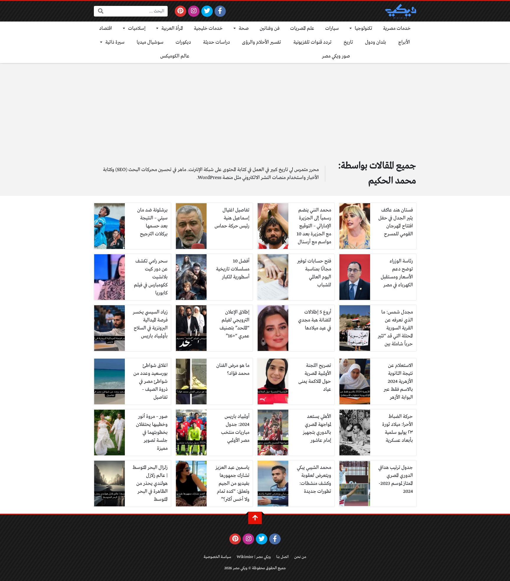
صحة (244, 28)
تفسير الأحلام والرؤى (261, 42)
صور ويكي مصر (336, 56)
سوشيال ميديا (150, 42)
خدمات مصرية (397, 28)
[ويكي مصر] (400, 11)
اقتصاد (105, 28)
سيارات (332, 28)
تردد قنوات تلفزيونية (312, 42)
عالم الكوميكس (174, 56)
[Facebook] (220, 11)
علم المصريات (302, 28)
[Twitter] (207, 11)
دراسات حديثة (216, 42)
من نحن (300, 556)
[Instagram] (194, 11)
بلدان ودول (375, 42)
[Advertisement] (255, 107)
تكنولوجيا (363, 28)
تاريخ (348, 42)
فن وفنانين (269, 28)
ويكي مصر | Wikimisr (254, 556)
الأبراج (404, 42)
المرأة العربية (172, 28)
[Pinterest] (180, 11)
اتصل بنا (282, 556)
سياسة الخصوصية (217, 556)
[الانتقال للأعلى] (255, 518)
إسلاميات (137, 28)
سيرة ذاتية (115, 42)
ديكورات (183, 42)
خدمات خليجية (208, 28)
